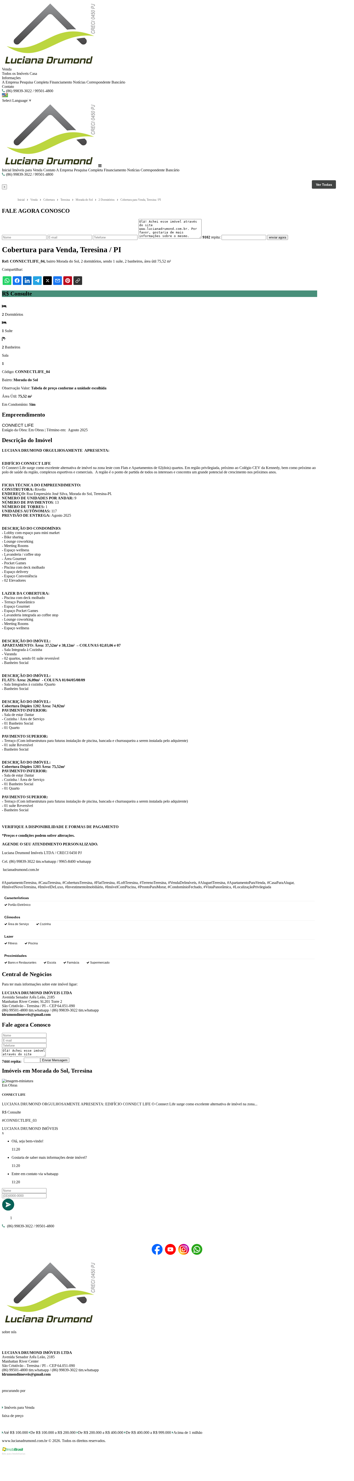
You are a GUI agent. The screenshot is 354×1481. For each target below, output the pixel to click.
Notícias (79, 82)
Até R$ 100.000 (15, 1432)
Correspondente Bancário (105, 82)
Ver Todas (324, 185)
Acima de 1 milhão (187, 1432)
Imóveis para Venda (27, 170)
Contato (8, 86)
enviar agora (277, 237)
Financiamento (61, 82)
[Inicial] (49, 65)
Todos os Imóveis (15, 73)
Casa (33, 73)
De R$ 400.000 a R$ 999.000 (148, 1432)
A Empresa (10, 82)
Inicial (6, 170)
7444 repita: (11, 1061)
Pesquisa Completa (34, 82)
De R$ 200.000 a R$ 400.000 (100, 1432)
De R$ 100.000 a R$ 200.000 (53, 1432)
